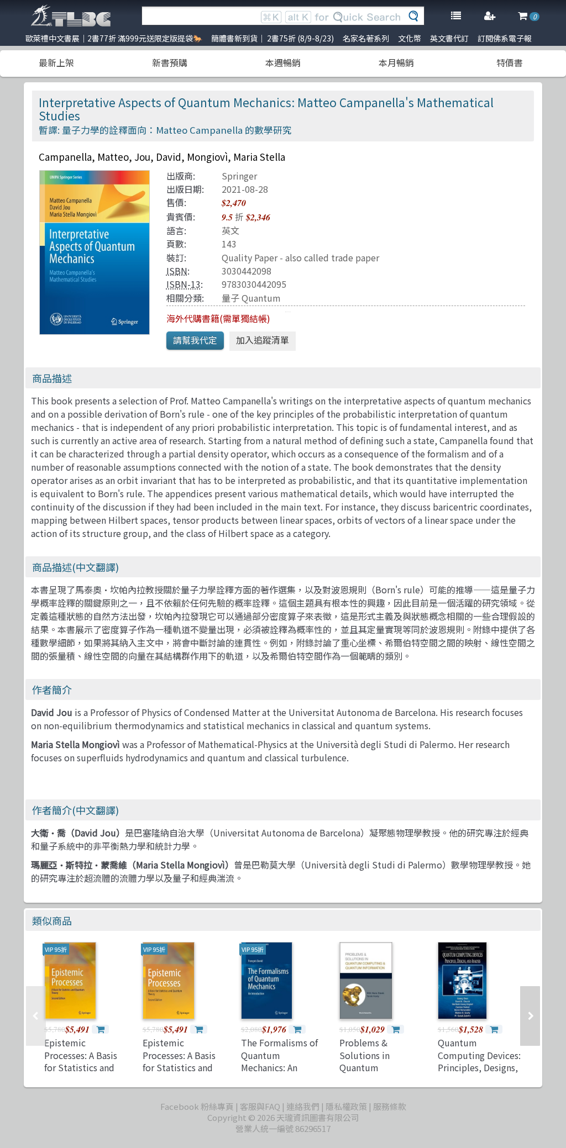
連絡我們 (302, 1106)
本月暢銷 (396, 62)
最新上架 (56, 62)
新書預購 (169, 62)
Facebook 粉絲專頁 (197, 1106)
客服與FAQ (260, 1106)
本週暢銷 (283, 62)
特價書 (509, 62)
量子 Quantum (251, 297)
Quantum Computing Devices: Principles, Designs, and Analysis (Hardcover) (479, 1067)
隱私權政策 (346, 1106)
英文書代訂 (449, 38)
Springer (239, 175)
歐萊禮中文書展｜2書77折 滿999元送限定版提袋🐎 (113, 38)
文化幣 (409, 38)
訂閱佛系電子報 (505, 38)
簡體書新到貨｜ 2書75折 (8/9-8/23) (272, 38)
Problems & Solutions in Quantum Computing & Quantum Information (367, 1073)
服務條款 (389, 1106)
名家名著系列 (366, 38)
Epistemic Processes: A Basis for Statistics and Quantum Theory (80, 1061)
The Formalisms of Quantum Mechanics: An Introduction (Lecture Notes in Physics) (279, 1073)
